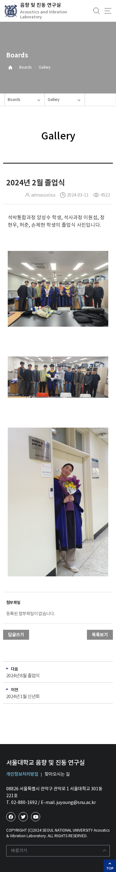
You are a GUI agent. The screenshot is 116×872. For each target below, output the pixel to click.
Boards (25, 67)
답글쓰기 (16, 635)
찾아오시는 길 (57, 774)
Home (10, 68)
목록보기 (100, 635)
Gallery (44, 67)
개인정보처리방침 (22, 774)
